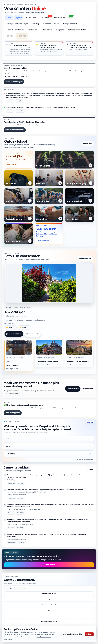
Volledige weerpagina (14, 81)
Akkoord (89, 634)
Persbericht (88, 389)
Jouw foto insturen (13, 334)
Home (9, 18)
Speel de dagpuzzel (12, 413)
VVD (49, 599)
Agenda (19, 18)
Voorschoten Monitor (15, 30)
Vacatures (47, 17)
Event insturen (73, 389)
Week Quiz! (47, 30)
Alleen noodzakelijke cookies (72, 634)
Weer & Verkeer (32, 18)
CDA (49, 616)
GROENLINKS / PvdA (49, 594)
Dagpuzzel (60, 30)
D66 (49, 610)
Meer (91, 469)
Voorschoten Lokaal (49, 605)
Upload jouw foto (85, 258)
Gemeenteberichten (51, 24)
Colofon (10, 36)
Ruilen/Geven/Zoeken (63, 17)
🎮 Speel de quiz (49, 565)
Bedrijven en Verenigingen (17, 24)
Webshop (35, 24)
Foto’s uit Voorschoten (77, 30)
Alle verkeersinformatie (14, 130)
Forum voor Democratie (49, 621)
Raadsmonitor (33, 30)
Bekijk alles (87, 143)
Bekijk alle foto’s (32, 334)
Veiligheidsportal (70, 24)
